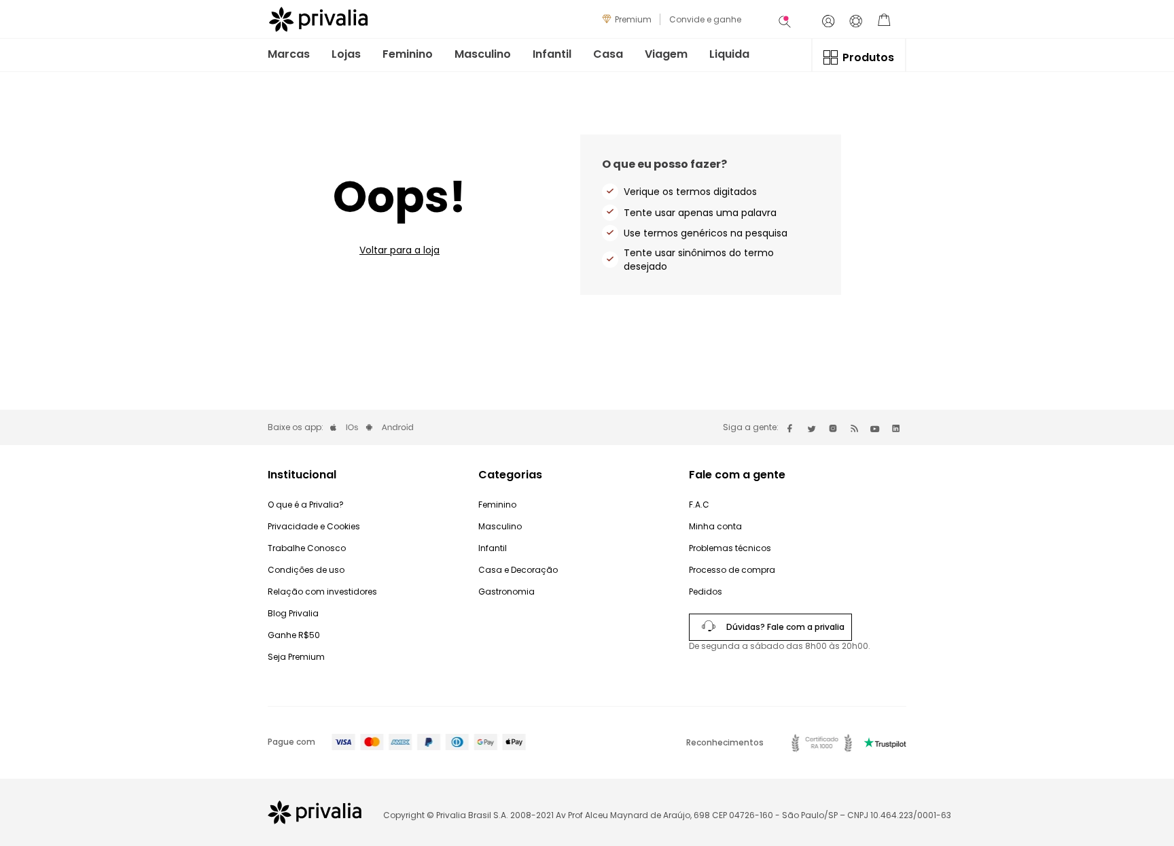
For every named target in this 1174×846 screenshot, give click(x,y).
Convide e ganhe (705, 19)
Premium (633, 19)
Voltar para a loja (399, 250)
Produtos (868, 57)
